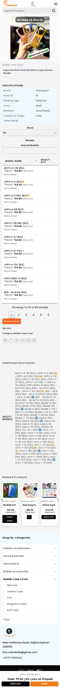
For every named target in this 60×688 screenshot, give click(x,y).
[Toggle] (55, 548)
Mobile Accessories (15, 571)
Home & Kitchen (13, 556)
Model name (13, 161)
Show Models (30, 134)
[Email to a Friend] (22, 340)
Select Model (10, 519)
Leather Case (15, 591)
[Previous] (7, 37)
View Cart (15, 684)
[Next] (52, 37)
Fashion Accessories (16, 548)
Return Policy (13, 321)
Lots (9, 597)
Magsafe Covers (17, 603)
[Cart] (56, 3)
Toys (6, 619)
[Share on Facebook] (11, 340)
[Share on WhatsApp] (5, 340)
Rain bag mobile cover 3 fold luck (30, 505)
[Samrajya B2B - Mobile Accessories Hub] (15, 3)
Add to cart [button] (49, 517)
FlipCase (12, 585)
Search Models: (30, 145)
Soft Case (13, 610)
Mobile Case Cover (13, 64)
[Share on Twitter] (17, 340)
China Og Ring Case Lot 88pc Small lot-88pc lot (49, 505)
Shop (44, 684)
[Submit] (54, 10)
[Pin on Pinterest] (28, 340)
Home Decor (11, 564)
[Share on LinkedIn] (34, 340)
